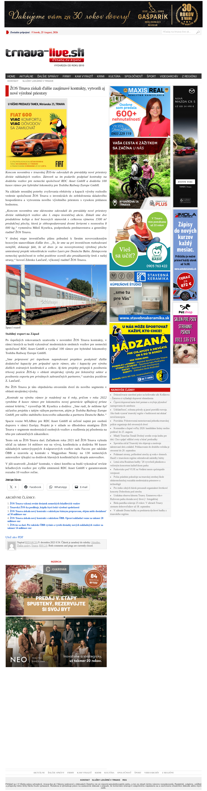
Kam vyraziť (84, 76)
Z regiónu (189, 76)
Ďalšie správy (48, 76)
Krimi (101, 76)
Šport (151, 76)
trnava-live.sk (49, 713)
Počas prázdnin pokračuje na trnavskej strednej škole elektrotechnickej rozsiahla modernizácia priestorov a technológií (137, 480)
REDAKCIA (31, 472)
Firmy (67, 76)
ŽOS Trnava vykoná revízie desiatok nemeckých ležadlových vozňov (45, 433)
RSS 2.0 (43, 475)
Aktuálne (26, 76)
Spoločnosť (134, 76)
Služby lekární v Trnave (37, 81)
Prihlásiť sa (10, 713)
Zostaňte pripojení (20, 32)
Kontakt (12, 81)
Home (11, 76)
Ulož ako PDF (14, 466)
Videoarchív (169, 76)
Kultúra (114, 76)
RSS (125, 709)
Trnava (34, 475)
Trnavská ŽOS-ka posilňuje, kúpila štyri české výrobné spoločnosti (44, 437)
